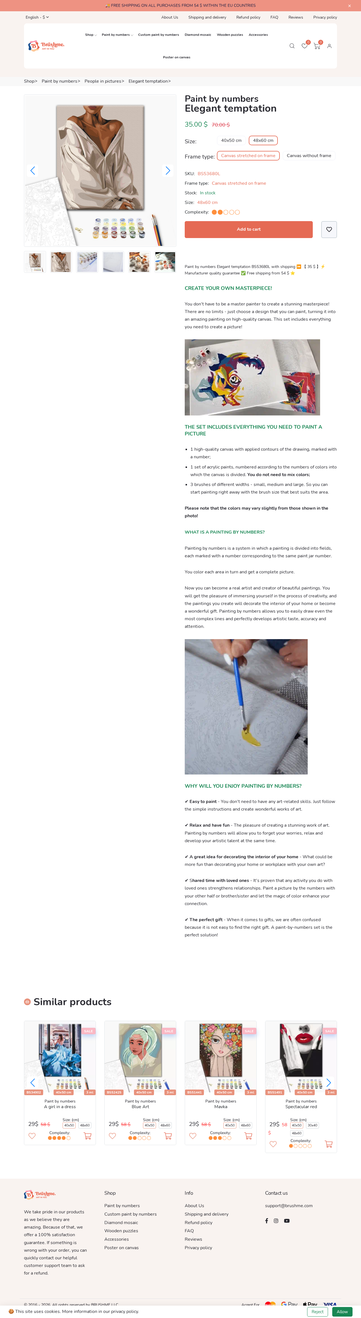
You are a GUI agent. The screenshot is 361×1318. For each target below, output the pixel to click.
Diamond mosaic (198, 34)
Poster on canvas (176, 57)
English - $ (35, 17)
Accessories (258, 34)
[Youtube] (287, 1220)
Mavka (220, 1107)
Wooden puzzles (230, 34)
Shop (89, 34)
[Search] (292, 46)
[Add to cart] (87, 1136)
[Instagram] (276, 1220)
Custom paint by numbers (158, 34)
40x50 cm (231, 140)
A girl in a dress (60, 1107)
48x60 (85, 1125)
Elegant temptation (148, 81)
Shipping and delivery (207, 17)
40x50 (69, 1125)
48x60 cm (263, 140)
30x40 (312, 1125)
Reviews (296, 17)
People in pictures (103, 81)
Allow (342, 1312)
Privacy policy (325, 17)
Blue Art (140, 1107)
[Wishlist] (329, 229)
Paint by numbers (116, 34)
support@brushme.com (289, 1206)
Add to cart (249, 229)
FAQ (274, 17)
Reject (317, 1312)
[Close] (350, 6)
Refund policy (248, 17)
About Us (169, 17)
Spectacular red (301, 1107)
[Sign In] (329, 46)
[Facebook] (266, 1220)
